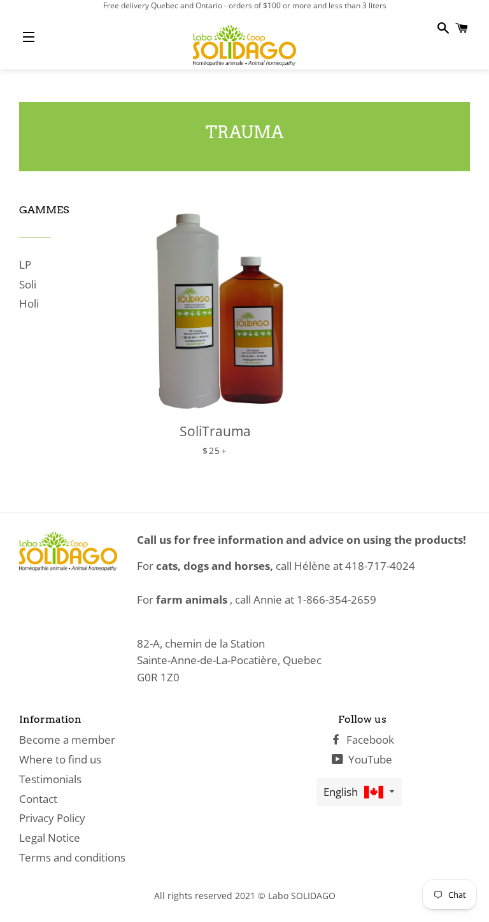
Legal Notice (49, 837)
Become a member (67, 739)
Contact (38, 798)
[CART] (461, 28)
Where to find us (60, 759)
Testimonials (50, 779)
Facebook (369, 739)
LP (25, 264)
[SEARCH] (442, 28)
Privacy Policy (52, 818)
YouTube (369, 759)
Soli (27, 284)
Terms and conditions (72, 857)
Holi (29, 303)
